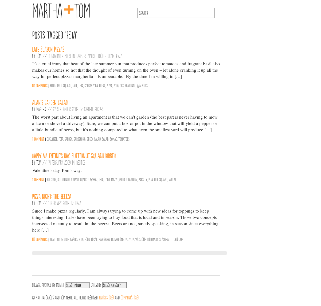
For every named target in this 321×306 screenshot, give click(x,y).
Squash (163, 179)
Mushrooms (117, 239)
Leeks (102, 85)
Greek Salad (94, 138)
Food (107, 179)
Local (94, 239)
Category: (96, 284)
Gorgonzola (91, 85)
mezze (114, 179)
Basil (53, 239)
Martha (41, 109)
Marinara (104, 239)
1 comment (38, 138)
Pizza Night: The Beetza (51, 196)
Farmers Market (86, 55)
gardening (80, 138)
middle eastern (128, 179)
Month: (60, 284)
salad (105, 138)
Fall (75, 85)
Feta (81, 85)
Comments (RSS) (130, 297)
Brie (66, 239)
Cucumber (52, 138)
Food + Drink (106, 55)
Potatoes (119, 85)
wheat (172, 179)
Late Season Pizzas (48, 49)
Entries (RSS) (106, 297)
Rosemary (152, 239)
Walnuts (142, 85)
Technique (177, 239)
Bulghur (51, 179)
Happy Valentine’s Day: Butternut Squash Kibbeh (74, 155)
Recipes (99, 109)
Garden (88, 109)
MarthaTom (61, 9)
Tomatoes (123, 138)
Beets (60, 239)
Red (156, 179)
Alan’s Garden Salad (50, 102)
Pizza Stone (139, 239)
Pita (151, 179)
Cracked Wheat (89, 179)
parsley (143, 179)
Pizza (119, 55)
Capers (74, 239)
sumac (113, 138)
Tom (38, 55)
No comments (39, 85)
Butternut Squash (60, 85)
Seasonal (130, 85)
